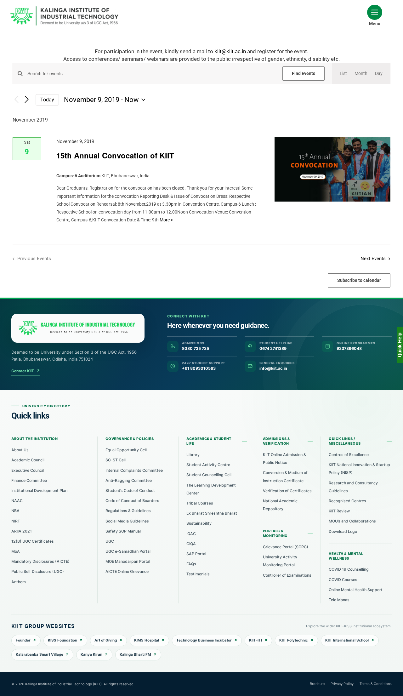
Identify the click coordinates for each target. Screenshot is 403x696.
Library (193, 454)
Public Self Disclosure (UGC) (37, 571)
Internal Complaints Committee (134, 470)
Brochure (317, 684)
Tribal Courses (199, 503)
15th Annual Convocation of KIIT (115, 155)
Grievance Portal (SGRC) (285, 547)
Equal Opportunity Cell (126, 450)
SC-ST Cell (115, 460)
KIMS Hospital (146, 640)
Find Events (303, 73)
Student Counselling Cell (208, 474)
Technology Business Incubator (204, 640)
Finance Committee (29, 480)
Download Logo (343, 531)
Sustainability (199, 523)
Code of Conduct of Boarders (132, 500)
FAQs (191, 564)
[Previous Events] (16, 99)
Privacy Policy (342, 684)
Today (47, 100)
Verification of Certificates (287, 490)
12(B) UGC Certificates (32, 541)
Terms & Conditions (376, 684)
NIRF (15, 521)
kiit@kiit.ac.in (230, 51)
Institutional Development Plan (39, 490)
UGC (109, 541)
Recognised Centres (347, 501)
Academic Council (27, 460)
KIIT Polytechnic (293, 640)
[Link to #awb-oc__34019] (374, 12)
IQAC (191, 533)
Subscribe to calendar (359, 280)
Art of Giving (105, 640)
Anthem (18, 581)
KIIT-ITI (255, 640)
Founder (23, 640)
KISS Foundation (62, 640)
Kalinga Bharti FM (135, 654)
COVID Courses (343, 579)
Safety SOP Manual (123, 531)
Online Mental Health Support (356, 589)
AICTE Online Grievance (127, 571)
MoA (15, 551)
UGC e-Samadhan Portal (127, 551)
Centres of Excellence (349, 454)
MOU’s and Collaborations (352, 521)
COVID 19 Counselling (349, 569)
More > (166, 219)
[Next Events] (27, 100)
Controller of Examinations (287, 575)
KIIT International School (347, 640)
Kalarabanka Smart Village (39, 654)
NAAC (17, 500)
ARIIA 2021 (21, 531)
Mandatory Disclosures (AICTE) (40, 561)
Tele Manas (339, 599)
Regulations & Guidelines (128, 510)
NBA (15, 510)
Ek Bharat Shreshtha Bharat (211, 513)
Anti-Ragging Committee (128, 480)
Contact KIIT (25, 370)
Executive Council (27, 470)
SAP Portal (196, 553)
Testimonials (198, 574)
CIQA (191, 543)
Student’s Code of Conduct (130, 490)
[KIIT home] (78, 328)
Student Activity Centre (208, 464)
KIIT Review (339, 511)
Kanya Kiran (91, 654)
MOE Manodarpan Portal (127, 561)
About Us (20, 450)
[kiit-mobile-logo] (66, 8)
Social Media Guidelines (127, 521)
